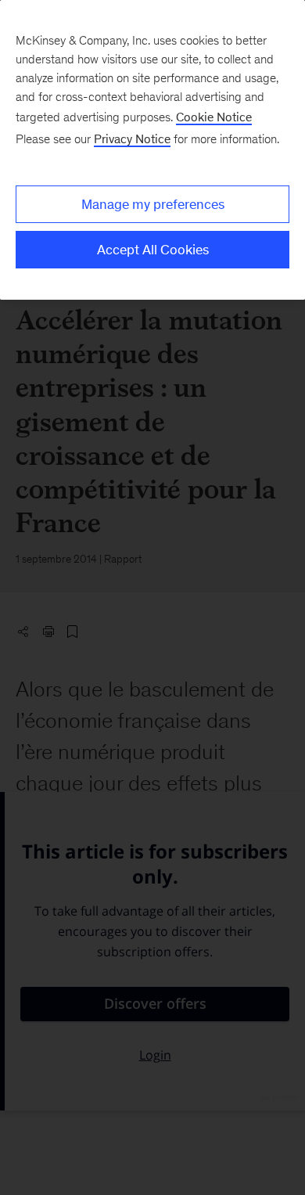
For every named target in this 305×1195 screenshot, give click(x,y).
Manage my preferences (152, 204)
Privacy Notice (132, 139)
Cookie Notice (214, 117)
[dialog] (152, 150)
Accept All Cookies (153, 249)
